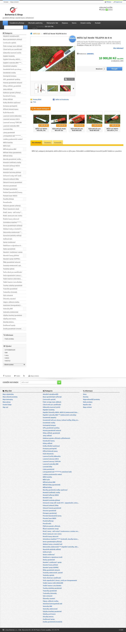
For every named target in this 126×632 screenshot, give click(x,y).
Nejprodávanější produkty (91, 399)
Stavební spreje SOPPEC (11, 259)
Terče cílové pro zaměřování (12, 272)
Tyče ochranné (8, 295)
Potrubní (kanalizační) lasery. (12, 192)
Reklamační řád (52, 23)
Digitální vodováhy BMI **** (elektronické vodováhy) (14, 63)
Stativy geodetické (9, 249)
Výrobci (8, 346)
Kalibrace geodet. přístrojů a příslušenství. (14, 93)
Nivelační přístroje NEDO (11, 166)
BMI (6, 352)
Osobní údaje (7, 404)
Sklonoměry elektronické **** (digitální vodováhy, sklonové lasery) (14, 232)
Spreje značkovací (9, 242)
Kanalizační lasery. (9, 96)
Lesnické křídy (8, 129)
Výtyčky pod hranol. (9, 319)
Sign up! (5, 407)
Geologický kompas (9, 76)
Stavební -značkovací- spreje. (13, 252)
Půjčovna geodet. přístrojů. (12, 206)
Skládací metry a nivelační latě (13, 229)
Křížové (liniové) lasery (10, 109)
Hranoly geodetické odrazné (12, 83)
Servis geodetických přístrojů (12, 226)
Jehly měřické (7, 89)
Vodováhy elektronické (10, 312)
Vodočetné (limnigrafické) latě (13, 305)
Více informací (118, 48)
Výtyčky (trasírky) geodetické (12, 315)
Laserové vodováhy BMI (11, 126)
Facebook (8, 376)
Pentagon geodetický (10, 189)
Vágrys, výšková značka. (11, 302)
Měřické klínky (8, 156)
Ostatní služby (85, 23)
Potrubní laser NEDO (10, 196)
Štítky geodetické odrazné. (12, 262)
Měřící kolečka (8, 142)
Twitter (18, 376)
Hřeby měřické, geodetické (12, 86)
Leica (6, 355)
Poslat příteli (37, 99)
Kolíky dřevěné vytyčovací (11, 103)
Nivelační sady (8, 169)
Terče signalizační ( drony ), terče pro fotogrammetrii (14, 275)
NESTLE (7, 360)
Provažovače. (7, 202)
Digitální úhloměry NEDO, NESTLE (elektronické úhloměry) (14, 59)
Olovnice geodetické (10, 186)
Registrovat (118, 2)
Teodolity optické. (9, 269)
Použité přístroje (8, 199)
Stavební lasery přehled (11, 255)
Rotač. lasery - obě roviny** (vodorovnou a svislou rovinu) (14, 212)
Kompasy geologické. (10, 106)
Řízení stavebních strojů (11, 209)
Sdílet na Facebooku (62, 99)
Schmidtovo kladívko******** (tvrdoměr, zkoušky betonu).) (14, 222)
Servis (74, 23)
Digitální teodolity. (9, 56)
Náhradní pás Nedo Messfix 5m (59, 129)
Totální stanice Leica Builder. (12, 282)
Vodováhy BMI (8, 309)
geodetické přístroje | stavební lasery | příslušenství (18, 18)
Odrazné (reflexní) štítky (11, 179)
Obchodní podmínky (35, 23)
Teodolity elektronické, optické (13, 265)
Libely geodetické (9, 132)
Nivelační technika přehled (12, 172)
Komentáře (57, 142)
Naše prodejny (9, 339)
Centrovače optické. (9, 43)
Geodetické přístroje (17, 23)
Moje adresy (6, 402)
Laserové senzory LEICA (11, 119)
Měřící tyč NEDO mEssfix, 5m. (41, 129)
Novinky (85, 397)
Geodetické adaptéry (10, 66)
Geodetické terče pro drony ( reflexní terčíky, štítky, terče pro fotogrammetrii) (14, 69)
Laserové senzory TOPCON (12, 122)
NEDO (7, 358)
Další (74, 88)
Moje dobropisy (8, 399)
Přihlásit (108, 2)
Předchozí (32, 88)
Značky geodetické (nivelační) (13, 329)
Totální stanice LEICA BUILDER (13, 279)
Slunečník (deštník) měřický (12, 236)
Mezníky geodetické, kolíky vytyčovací (14, 159)
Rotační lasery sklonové (11, 219)
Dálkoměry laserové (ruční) (12, 53)
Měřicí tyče (6, 146)
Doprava (65, 23)
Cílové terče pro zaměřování (12, 49)
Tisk (34, 102)
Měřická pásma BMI (9, 149)
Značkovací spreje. (9, 325)
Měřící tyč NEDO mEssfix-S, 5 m (112, 129)
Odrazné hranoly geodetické (12, 182)
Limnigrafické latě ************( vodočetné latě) (14, 136)
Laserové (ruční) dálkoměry (12, 116)
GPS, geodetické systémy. (11, 79)
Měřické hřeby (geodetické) (12, 152)
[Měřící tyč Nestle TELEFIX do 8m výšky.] (40, 88)
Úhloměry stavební (9, 299)
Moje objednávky (8, 394)
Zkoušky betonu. (8, 322)
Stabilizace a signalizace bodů (13, 245)
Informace (9, 335)
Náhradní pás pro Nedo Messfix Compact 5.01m (94, 130)
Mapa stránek (14, 2)
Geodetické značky (9, 73)
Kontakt (6, 2)
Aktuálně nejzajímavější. (11, 36)
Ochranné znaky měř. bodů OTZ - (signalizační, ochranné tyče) (14, 176)
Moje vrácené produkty (10, 397)
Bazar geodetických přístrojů (12, 39)
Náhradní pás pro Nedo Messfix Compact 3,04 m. (77, 130)
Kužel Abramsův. (8, 113)
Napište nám (87, 404)
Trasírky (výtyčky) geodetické (12, 285)
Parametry (47, 142)
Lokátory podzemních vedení (12, 139)
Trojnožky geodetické (10, 289)
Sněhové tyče (7, 239)
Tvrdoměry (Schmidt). (10, 292)
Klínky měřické (8, 99)
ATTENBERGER (10, 350)
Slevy (85, 394)
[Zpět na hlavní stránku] (31, 34)
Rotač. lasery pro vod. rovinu (12, 216)
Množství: (99, 69)
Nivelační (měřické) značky (12, 162)
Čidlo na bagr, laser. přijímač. (12, 46)
